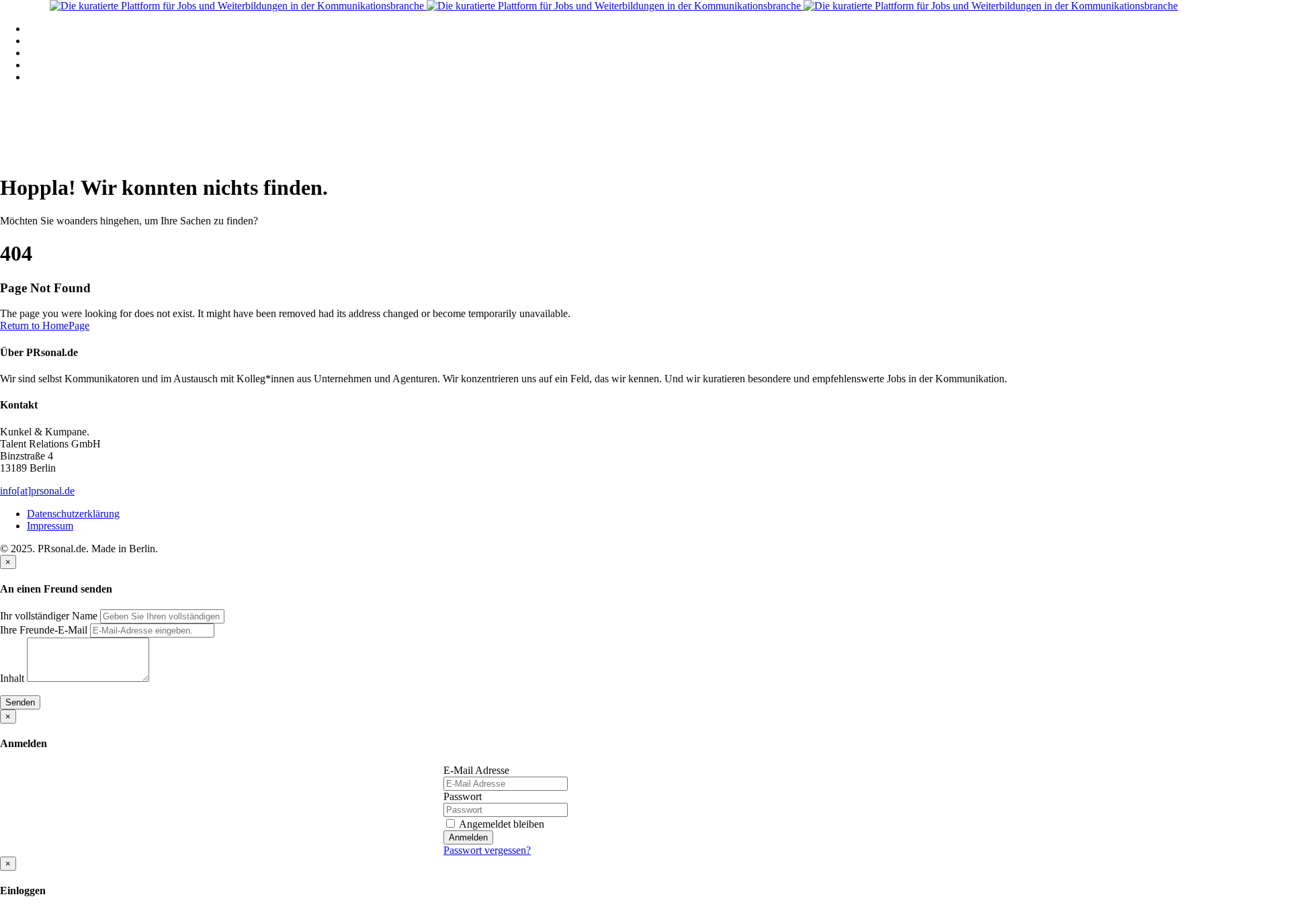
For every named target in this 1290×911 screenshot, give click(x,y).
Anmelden (468, 837)
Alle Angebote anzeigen (78, 40)
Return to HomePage (44, 325)
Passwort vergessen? (487, 850)
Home (40, 28)
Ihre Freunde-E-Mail (43, 630)
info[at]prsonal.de (37, 490)
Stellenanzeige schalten (76, 52)
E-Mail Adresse (476, 770)
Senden (20, 702)
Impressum (50, 525)
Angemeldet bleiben (500, 824)
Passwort (462, 796)
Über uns (46, 77)
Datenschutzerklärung (73, 513)
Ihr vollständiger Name (48, 615)
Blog (37, 65)
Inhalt (12, 678)
